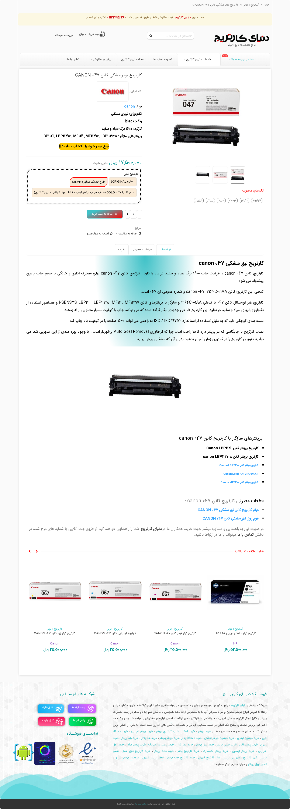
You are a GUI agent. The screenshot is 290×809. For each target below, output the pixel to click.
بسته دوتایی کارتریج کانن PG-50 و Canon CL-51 (115, 635)
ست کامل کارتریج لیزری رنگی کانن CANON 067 (175, 635)
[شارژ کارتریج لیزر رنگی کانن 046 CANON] (54, 592)
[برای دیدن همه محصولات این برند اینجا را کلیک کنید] (112, 91)
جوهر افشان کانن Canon (115, 629)
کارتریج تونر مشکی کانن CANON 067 (235, 633)
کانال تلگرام (47, 707)
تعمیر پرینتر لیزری (153, 757)
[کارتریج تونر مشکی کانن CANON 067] (235, 592)
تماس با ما (246, 535)
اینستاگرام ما (78, 707)
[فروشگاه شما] (241, 39)
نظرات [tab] (121, 249)
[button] (37, 551)
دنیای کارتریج (151, 529)
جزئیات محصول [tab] (142, 249)
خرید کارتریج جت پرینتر (181, 757)
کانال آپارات (48, 720)
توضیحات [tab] (165, 249)
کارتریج (257, 200)
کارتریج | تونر (235, 629)
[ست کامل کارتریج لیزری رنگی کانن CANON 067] (175, 592)
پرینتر (210, 200)
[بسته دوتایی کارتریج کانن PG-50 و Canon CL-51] (115, 592)
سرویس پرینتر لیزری (127, 757)
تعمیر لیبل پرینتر (257, 764)
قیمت (232, 200)
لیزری (199, 200)
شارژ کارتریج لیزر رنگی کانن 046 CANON (54, 633)
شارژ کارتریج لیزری (209, 757)
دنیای (244, 200)
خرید (221, 200)
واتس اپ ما (79, 720)
